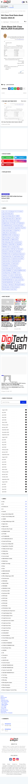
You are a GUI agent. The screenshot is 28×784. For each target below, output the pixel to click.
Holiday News (17, 230)
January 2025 (14, 452)
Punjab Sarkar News (16, 261)
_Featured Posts (4, 700)
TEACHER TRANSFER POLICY (7, 282)
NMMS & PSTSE (14, 239)
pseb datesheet (8, 11)
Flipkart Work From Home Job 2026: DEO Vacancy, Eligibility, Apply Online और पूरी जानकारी (6, 308)
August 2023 (14, 481)
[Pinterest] (18, 88)
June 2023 (14, 486)
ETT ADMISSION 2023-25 (7, 225)
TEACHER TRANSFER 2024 (7, 279)
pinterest (8, 164)
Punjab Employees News (18, 256)
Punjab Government (6, 258)
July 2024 (14, 459)
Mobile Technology (6, 237)
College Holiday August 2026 (8, 218)
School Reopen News (6, 272)
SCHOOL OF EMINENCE (7, 270)
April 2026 (14, 420)
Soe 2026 (11, 275)
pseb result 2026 (5, 249)
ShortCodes (3, 711)
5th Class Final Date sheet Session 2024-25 (11, 122)
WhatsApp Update (5, 287)
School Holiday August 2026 (7, 268)
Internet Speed (13, 232)
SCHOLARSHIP (5, 265)
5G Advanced (11, 211)
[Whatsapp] (15, 88)
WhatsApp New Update (19, 284)
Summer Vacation (5, 277)
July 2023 (14, 484)
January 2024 (14, 474)
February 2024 (14, 472)
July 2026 (14, 412)
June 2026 (14, 415)
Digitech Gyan (5, 220)
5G (6, 211)
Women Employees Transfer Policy (9, 289)
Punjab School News (6, 263)
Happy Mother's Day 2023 (20, 227)
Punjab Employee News (7, 256)
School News (17, 268)
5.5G (3, 211)
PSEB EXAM (4, 244)
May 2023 (14, 489)
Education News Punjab (14, 220)
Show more (23, 101)
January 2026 (14, 427)
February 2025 (14, 449)
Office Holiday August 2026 (7, 242)
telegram (21, 157)
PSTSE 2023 (4, 251)
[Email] (21, 88)
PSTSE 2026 (18, 251)
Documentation (4, 710)
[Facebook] (9, 88)
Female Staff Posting (18, 225)
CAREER (17, 216)
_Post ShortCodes (5, 701)
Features (3, 698)
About (8, 764)
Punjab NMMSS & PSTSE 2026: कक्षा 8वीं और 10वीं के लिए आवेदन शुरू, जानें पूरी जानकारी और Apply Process (20, 308)
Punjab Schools (15, 263)
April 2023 (14, 491)
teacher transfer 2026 (19, 279)
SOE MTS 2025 (18, 275)
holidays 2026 (5, 232)
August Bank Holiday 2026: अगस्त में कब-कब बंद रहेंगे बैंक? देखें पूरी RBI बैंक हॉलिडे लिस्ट (20, 324)
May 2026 (14, 417)
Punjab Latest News (6, 261)
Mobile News (16, 235)
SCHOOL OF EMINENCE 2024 (19, 270)
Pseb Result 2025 (15, 246)
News (17, 237)
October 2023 (14, 476)
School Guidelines (13, 265)
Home (2, 11)
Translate (11, 7)
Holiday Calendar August (7, 230)
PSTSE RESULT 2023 (6, 253)
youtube (9, 161)
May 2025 (14, 444)
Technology (4, 284)
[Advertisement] (12, 139)
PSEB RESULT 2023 (6, 246)
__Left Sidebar (4, 703)
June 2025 (14, 442)
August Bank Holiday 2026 (7, 213)
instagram (21, 161)
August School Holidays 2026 (8, 216)
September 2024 (14, 454)
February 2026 (14, 424)
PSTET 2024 (20, 249)
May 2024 (14, 464)
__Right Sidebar (4, 704)
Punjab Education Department (18, 253)
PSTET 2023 (13, 249)
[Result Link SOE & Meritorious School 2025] (14, 183)
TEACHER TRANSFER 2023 (16, 277)
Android (20, 211)
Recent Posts (4, 697)
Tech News (17, 282)
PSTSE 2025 (11, 251)
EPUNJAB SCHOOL (6, 223)
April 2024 (14, 467)
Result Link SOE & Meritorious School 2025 (11, 197)
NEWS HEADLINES (6, 239)
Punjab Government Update (17, 258)
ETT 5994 (13, 223)
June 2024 (14, 462)
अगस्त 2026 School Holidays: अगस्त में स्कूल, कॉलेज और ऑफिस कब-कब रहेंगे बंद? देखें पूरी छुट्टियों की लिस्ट (7, 324)
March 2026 (14, 422)
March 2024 (14, 469)
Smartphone (4, 275)
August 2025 (14, 437)
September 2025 (14, 434)
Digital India (18, 218)
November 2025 (14, 432)
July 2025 (14, 439)
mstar (13, 237)
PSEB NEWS (19, 244)
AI (16, 211)
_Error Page (3, 707)
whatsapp (8, 157)
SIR (18, 272)
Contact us (14, 764)
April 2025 (14, 447)
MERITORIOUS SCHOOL (7, 235)
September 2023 (14, 479)
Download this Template (6, 713)
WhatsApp (11, 284)
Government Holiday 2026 (7, 227)
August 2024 (14, 457)
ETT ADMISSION (20, 223)
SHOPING (14, 272)
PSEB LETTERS (12, 244)
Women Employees (15, 287)
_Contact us (3, 708)
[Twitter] (12, 88)
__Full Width (3, 705)
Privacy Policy (22, 764)
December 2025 (14, 429)
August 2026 (14, 410)
